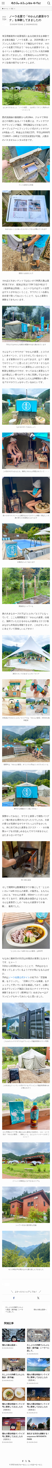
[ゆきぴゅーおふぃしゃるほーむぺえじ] (26, 3)
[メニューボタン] (3, 3)
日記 (6, 24)
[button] (13, 1298)
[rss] (29, 1461)
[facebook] (23, 1461)
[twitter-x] (26, 1461)
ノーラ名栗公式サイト (19, 977)
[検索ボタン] (49, 3)
